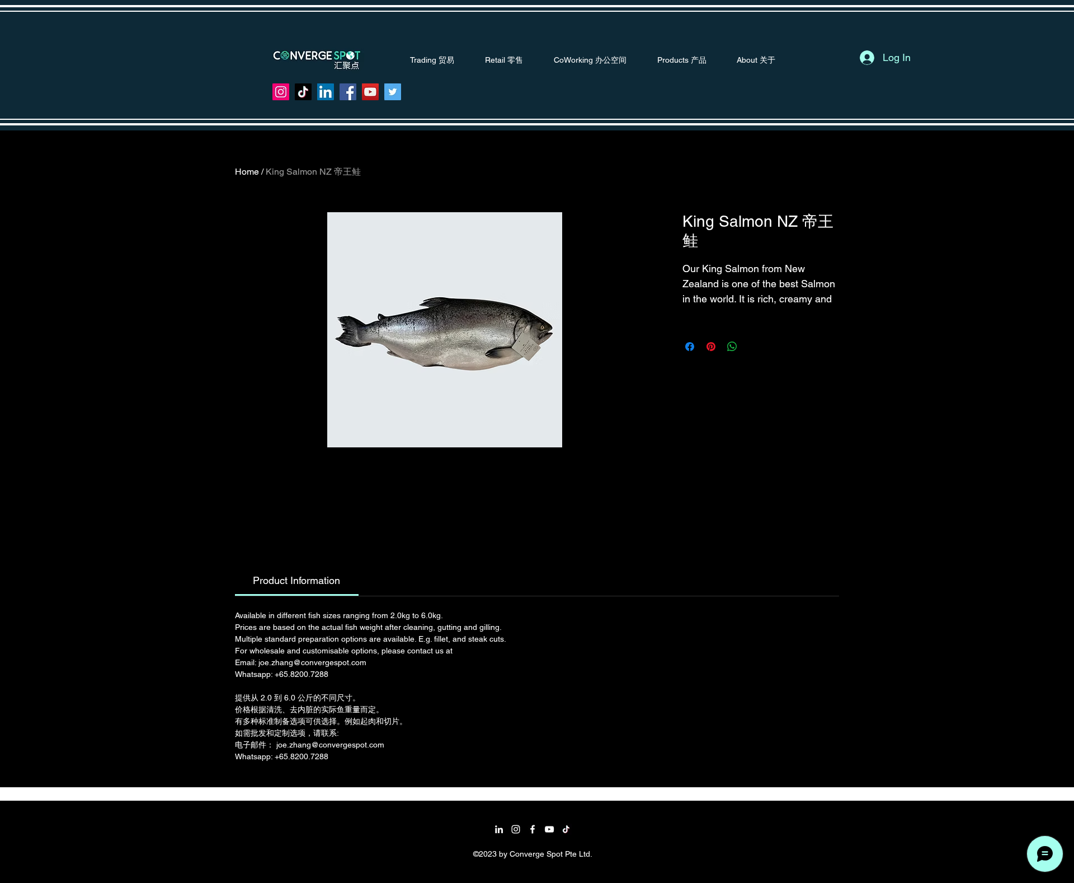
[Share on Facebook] (689, 346)
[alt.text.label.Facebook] (532, 829)
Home (247, 171)
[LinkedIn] (325, 91)
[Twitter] (392, 91)
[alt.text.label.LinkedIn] (499, 829)
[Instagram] (280, 91)
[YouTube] (370, 91)
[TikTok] (303, 91)
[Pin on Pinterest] (711, 346)
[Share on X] (753, 346)
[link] (296, 580)
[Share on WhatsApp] (732, 346)
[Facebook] (348, 91)
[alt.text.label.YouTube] (549, 829)
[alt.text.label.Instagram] (515, 829)
